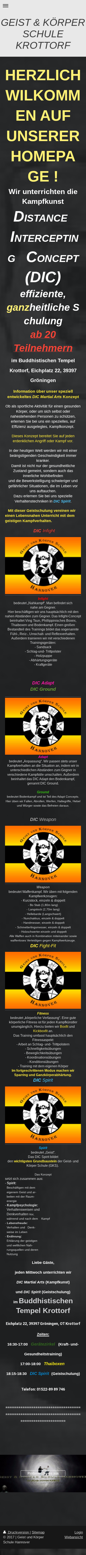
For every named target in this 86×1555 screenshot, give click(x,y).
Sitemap (38, 1532)
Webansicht (73, 1537)
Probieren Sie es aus (43, 1473)
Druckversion (18, 1532)
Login (79, 1532)
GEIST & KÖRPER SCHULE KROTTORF (43, 34)
